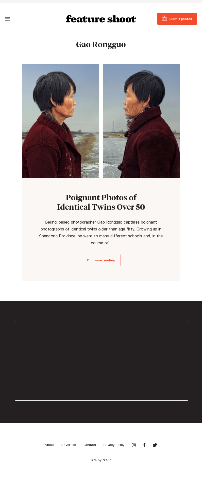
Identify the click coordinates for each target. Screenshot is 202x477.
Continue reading (101, 260)
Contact (90, 445)
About (49, 445)
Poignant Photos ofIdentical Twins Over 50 (101, 202)
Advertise (68, 445)
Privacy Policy (113, 445)
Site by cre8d (101, 460)
